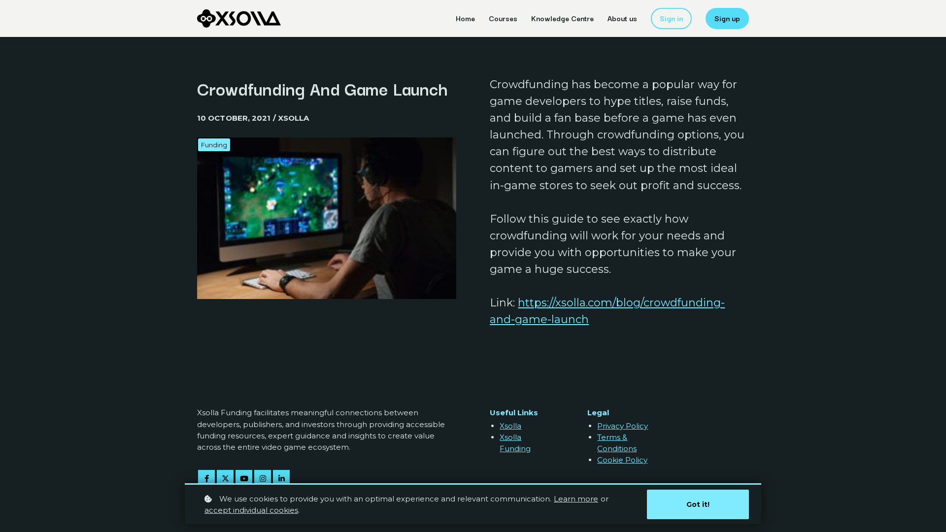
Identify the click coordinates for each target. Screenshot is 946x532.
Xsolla (510, 426)
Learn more (576, 498)
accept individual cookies (251, 510)
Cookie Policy (622, 460)
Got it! (698, 504)
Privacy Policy (622, 426)
